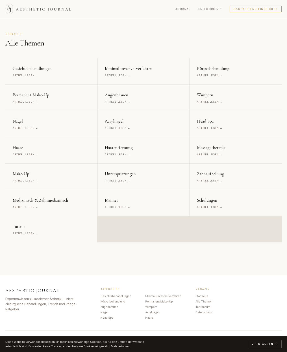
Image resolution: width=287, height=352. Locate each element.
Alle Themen (204, 301)
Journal (183, 9)
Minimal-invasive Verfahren (163, 296)
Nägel (104, 312)
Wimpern (151, 307)
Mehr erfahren (120, 346)
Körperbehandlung (112, 301)
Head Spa (106, 317)
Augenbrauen (109, 307)
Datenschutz (204, 312)
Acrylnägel (152, 312)
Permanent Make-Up (159, 301)
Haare (149, 317)
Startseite (202, 296)
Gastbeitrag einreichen (255, 9)
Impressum (203, 307)
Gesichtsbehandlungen (115, 296)
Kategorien (208, 9)
